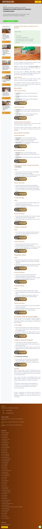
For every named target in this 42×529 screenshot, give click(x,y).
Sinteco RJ (16, 66)
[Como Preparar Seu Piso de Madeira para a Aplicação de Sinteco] (9, 113)
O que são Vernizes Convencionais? (22, 37)
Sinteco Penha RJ (4, 498)
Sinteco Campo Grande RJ (6, 447)
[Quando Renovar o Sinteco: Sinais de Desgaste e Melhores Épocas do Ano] (9, 72)
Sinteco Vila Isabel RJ (5, 516)
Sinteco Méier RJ (4, 493)
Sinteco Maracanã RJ (5, 488)
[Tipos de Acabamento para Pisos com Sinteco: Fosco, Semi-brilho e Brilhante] (9, 42)
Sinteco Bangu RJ (4, 437)
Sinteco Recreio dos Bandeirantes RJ (7, 503)
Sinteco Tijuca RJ (4, 513)
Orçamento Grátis (4, 527)
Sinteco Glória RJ (4, 467)
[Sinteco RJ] (8, 2)
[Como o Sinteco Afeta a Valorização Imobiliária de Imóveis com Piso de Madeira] (9, 58)
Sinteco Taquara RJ (5, 511)
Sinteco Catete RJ (4, 449)
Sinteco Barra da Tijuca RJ (6, 439)
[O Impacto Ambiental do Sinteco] (9, 85)
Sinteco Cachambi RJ (5, 445)
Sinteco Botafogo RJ (5, 444)
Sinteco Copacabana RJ (5, 454)
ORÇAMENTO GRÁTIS (10, 21)
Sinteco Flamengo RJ (5, 462)
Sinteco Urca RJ (4, 515)
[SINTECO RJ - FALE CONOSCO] (40, 527)
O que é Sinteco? (19, 35)
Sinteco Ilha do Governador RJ (6, 470)
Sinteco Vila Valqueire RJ (5, 518)
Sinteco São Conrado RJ (5, 508)
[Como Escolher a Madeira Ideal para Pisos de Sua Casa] (9, 98)
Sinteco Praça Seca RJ (5, 501)
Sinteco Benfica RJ (4, 440)
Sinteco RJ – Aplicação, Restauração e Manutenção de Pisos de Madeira (12, 506)
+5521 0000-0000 (9, 410)
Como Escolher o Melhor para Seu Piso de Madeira (24, 40)
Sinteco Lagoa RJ (4, 477)
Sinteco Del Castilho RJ (5, 457)
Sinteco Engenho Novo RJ (5, 460)
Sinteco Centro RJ (4, 452)
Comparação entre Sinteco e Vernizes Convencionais (25, 39)
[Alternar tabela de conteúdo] (15, 34)
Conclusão (17, 42)
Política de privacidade (5, 432)
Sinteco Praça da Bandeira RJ (6, 500)
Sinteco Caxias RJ (4, 450)
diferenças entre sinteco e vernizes (32, 71)
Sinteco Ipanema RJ (5, 472)
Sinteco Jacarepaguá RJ (5, 473)
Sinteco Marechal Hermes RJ (6, 490)
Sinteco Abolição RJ (5, 434)
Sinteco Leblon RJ (4, 482)
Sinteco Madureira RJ (5, 487)
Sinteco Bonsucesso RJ (5, 442)
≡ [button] (38, 1)
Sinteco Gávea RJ (4, 465)
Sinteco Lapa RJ (4, 478)
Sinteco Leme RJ (4, 483)
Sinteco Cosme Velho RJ (5, 455)
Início (4, 6)
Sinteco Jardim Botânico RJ (6, 475)
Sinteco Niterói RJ (4, 495)
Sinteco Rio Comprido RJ (5, 505)
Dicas (6, 6)
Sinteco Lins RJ (4, 485)
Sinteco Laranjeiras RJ (5, 480)
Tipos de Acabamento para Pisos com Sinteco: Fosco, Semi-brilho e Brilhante (12, 418)
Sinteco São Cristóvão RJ (5, 510)
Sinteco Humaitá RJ (5, 468)
